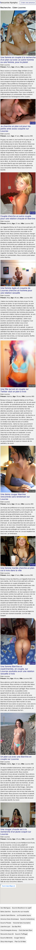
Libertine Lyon (5, 926)
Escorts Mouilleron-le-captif (21, 908)
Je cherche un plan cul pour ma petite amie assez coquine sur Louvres (15, 128)
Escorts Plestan (6, 923)
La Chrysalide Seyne (24, 915)
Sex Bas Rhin (16, 926)
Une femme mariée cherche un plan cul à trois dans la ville (17, 569)
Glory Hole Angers (7, 941)
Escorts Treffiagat (21, 934)
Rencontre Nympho (9, 2)
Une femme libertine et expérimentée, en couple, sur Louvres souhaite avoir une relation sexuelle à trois (17, 670)
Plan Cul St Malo (20, 941)
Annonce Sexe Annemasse (10, 919)
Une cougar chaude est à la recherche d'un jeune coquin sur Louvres (15, 831)
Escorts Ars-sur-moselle (20, 911)
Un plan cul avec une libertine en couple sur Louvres (15, 757)
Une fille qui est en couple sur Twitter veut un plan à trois (14, 390)
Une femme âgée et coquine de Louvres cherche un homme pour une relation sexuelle (16, 290)
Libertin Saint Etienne (8, 915)
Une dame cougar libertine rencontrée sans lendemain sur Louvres (15, 496)
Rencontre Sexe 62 (7, 934)
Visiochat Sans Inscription (21, 923)
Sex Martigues (5, 908)
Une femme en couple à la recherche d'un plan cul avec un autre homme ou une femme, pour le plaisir (18, 59)
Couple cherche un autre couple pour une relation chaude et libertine (17, 217)
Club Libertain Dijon (25, 930)
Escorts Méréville (6, 938)
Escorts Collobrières (27, 919)
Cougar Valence (19, 938)
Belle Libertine (6, 911)
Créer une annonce (28, 3)
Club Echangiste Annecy (9, 930)
